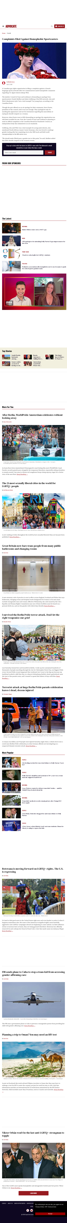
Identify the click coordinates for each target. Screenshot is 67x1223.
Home (3, 33)
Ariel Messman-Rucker (8, 490)
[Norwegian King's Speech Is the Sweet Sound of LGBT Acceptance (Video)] (49, 357)
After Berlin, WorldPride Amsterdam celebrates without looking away (32, 416)
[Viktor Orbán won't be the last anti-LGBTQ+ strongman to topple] (33, 1160)
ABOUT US (10, 1203)
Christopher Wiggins (7, 694)
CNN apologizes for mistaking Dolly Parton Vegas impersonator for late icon (43, 242)
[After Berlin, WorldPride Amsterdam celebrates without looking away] (33, 443)
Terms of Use (52, 1206)
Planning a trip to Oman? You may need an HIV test (29, 1034)
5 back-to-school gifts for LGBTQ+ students (36, 255)
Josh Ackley (5, 875)
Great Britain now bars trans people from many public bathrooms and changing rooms (31, 547)
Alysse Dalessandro (7, 422)
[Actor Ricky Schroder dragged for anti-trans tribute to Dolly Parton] (11, 813)
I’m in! (50, 152)
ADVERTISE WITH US (31, 1203)
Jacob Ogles (6, 979)
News (23, 238)
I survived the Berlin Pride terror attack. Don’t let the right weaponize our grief (30, 616)
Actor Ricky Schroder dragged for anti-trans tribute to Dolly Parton (41, 814)
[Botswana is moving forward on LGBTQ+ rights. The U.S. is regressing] (33, 896)
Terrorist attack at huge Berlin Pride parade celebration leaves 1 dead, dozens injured (32, 689)
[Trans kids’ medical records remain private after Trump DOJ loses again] (11, 800)
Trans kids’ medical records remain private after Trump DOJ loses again (41, 802)
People (24, 760)
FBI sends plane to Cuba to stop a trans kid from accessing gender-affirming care (33, 973)
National (24, 226)
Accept (50, 1213)
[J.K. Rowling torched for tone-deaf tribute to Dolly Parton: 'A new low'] (11, 762)
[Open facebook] (27, 1210)
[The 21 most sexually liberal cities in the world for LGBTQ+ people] (33, 511)
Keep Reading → (22, 474)
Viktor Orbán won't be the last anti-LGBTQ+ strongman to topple (33, 1134)
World (9, 33)
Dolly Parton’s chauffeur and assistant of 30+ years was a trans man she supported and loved (42, 776)
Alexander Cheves (7, 621)
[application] (34, 292)
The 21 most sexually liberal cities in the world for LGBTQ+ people (29, 484)
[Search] (52, 26)
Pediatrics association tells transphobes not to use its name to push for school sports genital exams (44, 268)
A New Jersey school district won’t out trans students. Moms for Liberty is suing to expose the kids (43, 827)
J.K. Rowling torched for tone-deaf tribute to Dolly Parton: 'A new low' (43, 764)
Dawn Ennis (5, 552)
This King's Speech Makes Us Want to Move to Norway (59, 358)
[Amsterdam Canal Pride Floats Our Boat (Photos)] (28, 363)
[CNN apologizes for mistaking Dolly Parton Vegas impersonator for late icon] (11, 241)
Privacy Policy (40, 1206)
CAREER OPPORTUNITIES (19, 1203)
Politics (24, 264)
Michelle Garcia (11, 82)
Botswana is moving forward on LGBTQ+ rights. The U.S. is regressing (32, 870)
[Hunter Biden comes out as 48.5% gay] (11, 228)
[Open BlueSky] (31, 1210)
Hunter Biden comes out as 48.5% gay (34, 230)
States (24, 823)
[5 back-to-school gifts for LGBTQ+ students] (11, 253)
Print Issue (25, 252)
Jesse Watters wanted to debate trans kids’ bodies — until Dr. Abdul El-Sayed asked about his (42, 789)
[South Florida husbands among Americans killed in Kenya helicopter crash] (6, 357)
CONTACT (4, 1203)
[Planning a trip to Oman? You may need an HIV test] (33, 1059)
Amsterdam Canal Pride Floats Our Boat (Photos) (37, 364)
